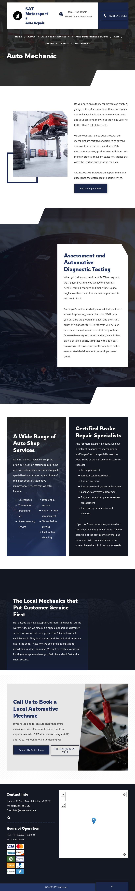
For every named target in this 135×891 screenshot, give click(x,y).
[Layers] (124, 794)
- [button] (63, 799)
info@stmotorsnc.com (24, 810)
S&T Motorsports (36, 13)
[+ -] (93, 824)
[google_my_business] (9, 818)
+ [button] (63, 794)
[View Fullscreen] (63, 805)
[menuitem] (19, 36)
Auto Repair (34, 23)
